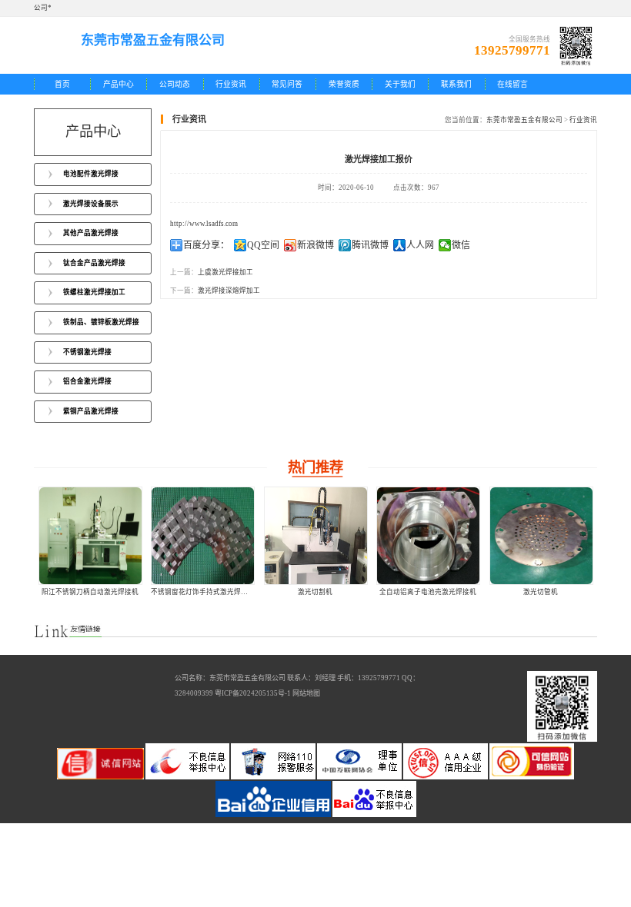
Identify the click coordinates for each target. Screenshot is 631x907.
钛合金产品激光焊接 (94, 263)
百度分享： (206, 245)
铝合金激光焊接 (87, 381)
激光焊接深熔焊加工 (229, 290)
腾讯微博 (370, 245)
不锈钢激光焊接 (87, 352)
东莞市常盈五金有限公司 (524, 120)
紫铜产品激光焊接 (91, 411)
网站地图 (306, 693)
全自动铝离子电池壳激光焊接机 (427, 592)
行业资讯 (230, 84)
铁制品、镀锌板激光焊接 (101, 322)
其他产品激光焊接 (91, 233)
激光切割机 (315, 592)
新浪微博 (315, 245)
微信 (461, 245)
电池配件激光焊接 (91, 174)
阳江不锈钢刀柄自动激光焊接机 (90, 592)
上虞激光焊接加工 (225, 272)
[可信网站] (531, 777)
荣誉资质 (344, 84)
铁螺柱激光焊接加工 (94, 292)
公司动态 (174, 84)
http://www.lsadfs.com (204, 224)
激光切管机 (540, 592)
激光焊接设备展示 (91, 204)
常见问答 (287, 84)
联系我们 (456, 84)
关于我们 (400, 84)
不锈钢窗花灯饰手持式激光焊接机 (203, 592)
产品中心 (118, 84)
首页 (62, 84)
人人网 (420, 245)
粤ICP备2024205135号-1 (253, 693)
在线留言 (512, 84)
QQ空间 (263, 245)
